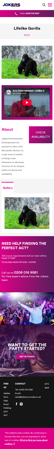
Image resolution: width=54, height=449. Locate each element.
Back (27, 35)
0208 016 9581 (26, 272)
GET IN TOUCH (27, 357)
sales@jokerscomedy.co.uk (28, 397)
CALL (29, 13)
